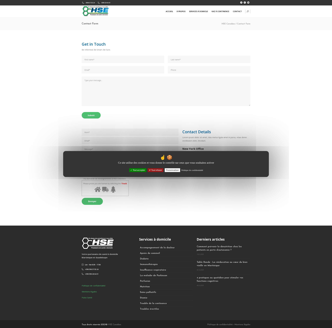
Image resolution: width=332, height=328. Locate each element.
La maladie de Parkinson (153, 275)
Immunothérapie (149, 264)
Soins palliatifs (148, 292)
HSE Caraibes (228, 24)
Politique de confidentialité (93, 285)
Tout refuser (156, 170)
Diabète (144, 259)
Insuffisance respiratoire (153, 270)
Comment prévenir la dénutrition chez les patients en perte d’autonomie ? (219, 248)
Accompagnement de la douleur (157, 248)
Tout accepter (138, 170)
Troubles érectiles (149, 309)
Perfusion (145, 281)
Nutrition (145, 287)
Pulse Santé (87, 297)
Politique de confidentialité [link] (192, 170)
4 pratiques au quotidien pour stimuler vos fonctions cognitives (220, 279)
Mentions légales (89, 291)
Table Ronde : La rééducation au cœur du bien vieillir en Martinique (222, 264)
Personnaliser (172, 170)
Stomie (143, 298)
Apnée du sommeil (150, 253)
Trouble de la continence (153, 303)
